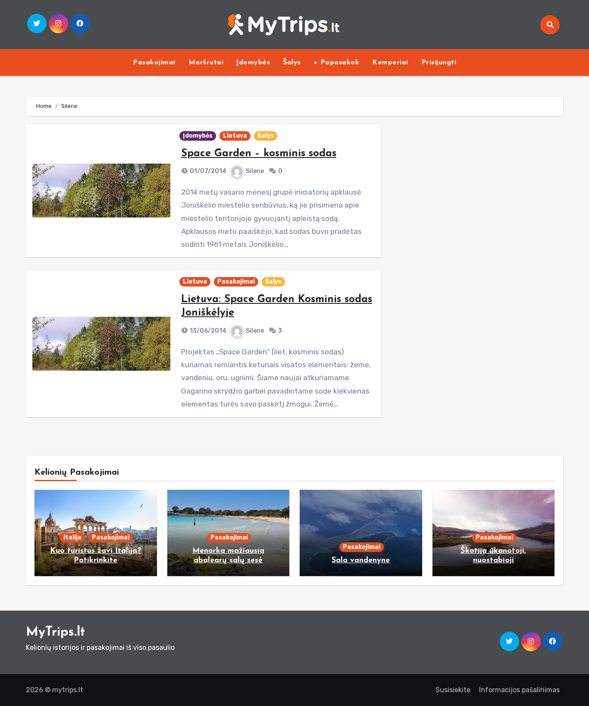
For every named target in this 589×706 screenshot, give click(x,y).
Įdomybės (253, 62)
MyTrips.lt (55, 632)
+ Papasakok (337, 62)
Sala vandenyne (361, 560)
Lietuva (235, 135)
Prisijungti (439, 62)
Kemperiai (390, 62)
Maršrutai (206, 62)
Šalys (292, 62)
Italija (72, 537)
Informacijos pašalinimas (519, 690)
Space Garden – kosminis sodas (258, 153)
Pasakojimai (154, 62)
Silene (255, 171)
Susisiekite (452, 690)
